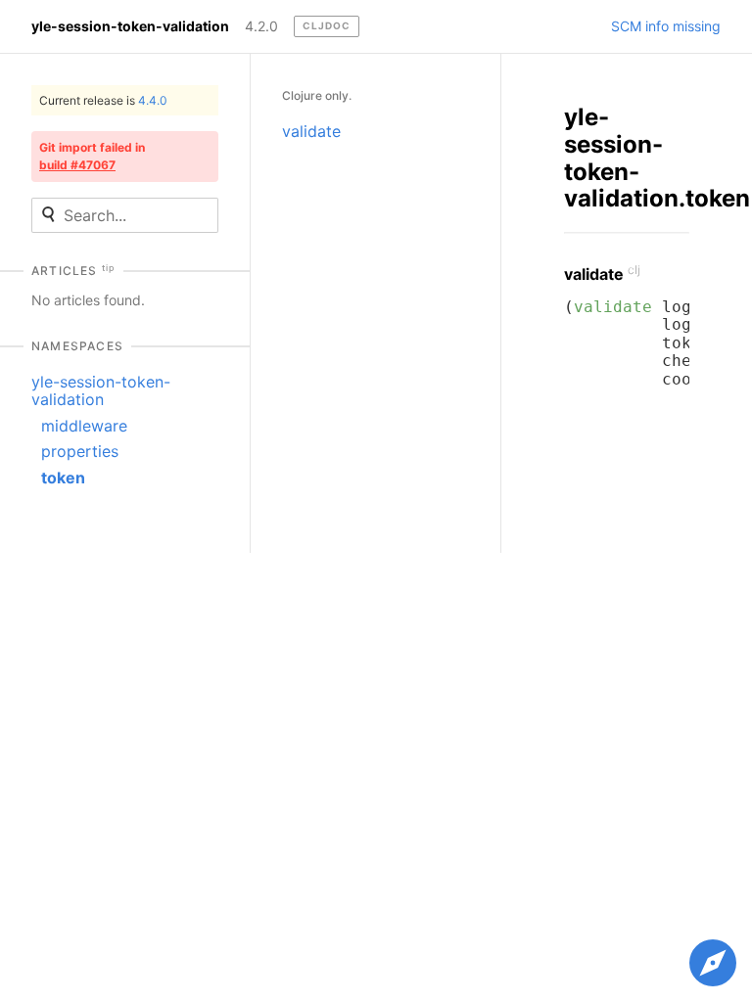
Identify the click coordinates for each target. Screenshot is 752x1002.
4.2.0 (261, 26)
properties (79, 451)
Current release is (103, 100)
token (63, 477)
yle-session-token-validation (130, 26)
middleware (84, 425)
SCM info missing (666, 26)
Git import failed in (92, 156)
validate (311, 131)
